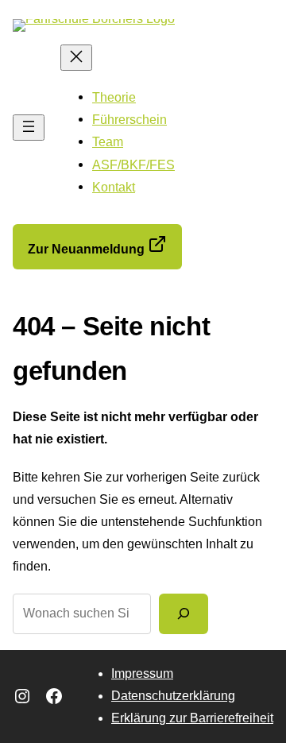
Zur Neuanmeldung (88, 249)
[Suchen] (183, 613)
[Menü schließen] (76, 58)
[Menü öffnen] (28, 127)
